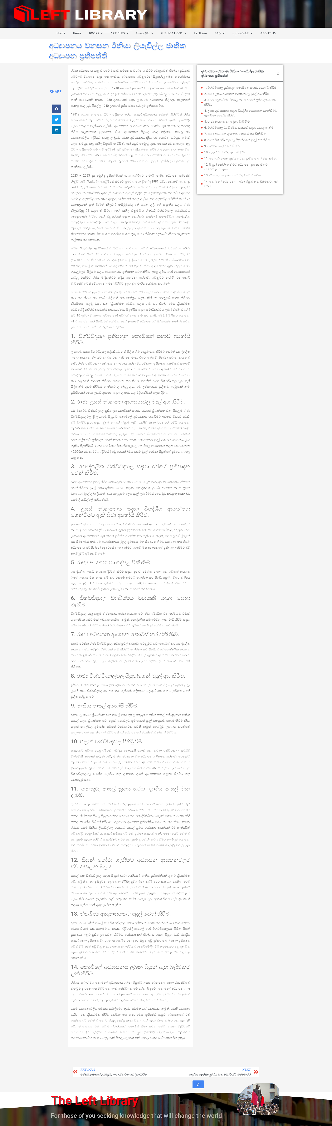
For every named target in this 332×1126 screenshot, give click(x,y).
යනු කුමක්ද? (240, 33)
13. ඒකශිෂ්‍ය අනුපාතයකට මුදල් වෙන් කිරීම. (232, 175)
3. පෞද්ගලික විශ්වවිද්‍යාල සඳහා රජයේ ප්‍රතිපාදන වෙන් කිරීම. (240, 102)
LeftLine (200, 33)
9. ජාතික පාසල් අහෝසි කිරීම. (223, 146)
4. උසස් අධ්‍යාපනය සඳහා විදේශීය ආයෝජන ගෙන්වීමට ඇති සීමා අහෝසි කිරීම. (240, 113)
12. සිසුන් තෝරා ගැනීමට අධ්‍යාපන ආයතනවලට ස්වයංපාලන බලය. (236, 167)
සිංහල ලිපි (142, 33)
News (77, 33)
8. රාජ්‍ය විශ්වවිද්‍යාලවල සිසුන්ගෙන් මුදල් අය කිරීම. (237, 140)
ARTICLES (117, 33)
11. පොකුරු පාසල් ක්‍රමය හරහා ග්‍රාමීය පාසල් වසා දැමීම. (240, 158)
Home (60, 33)
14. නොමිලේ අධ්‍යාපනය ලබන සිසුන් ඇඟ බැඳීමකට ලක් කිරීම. (241, 184)
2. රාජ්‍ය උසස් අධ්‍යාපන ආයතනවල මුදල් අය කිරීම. (237, 94)
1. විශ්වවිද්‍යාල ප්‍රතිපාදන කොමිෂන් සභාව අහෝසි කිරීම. (240, 88)
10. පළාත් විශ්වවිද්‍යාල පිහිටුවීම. (225, 152)
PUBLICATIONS (171, 33)
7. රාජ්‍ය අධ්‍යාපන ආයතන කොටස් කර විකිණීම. (235, 134)
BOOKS (94, 33)
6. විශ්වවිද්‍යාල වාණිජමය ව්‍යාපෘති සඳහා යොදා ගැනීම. (239, 128)
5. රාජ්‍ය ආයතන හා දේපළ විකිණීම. (227, 121)
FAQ (217, 33)
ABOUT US (268, 33)
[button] (56, 109)
